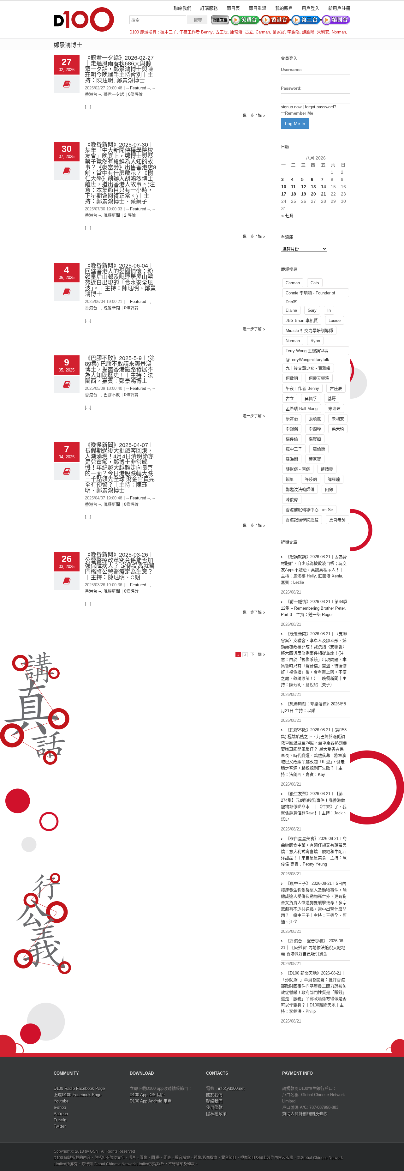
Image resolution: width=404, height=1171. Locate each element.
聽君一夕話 (114, 94)
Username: (291, 69)
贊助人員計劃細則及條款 (304, 1113)
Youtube (61, 1101)
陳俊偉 (292, 499)
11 (293, 186)
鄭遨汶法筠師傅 (300, 489)
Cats (315, 283)
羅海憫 (292, 459)
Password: (291, 88)
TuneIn (60, 1120)
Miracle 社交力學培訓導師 (309, 330)
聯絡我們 (182, 8)
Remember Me (299, 113)
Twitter (60, 1126)
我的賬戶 (284, 8)
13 (313, 186)
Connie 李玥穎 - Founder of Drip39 (310, 294)
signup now (291, 107)
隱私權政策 (216, 1113)
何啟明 (292, 378)
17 (283, 193)
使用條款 (214, 1107)
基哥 (332, 398)
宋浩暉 (334, 408)
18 (293, 193)
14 (323, 186)
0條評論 (135, 94)
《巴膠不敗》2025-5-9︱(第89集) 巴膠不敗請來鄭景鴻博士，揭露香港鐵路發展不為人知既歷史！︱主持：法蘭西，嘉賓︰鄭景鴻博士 (120, 369)
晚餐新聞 (112, 215)
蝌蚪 (290, 479)
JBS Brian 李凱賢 (302, 320)
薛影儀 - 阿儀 (298, 469)
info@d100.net (231, 1088)
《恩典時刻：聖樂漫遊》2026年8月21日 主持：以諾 (313, 707)
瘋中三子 (168, 32)
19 (303, 193)
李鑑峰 (315, 428)
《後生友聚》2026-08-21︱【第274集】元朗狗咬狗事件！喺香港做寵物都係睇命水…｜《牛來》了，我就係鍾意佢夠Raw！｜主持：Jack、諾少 (314, 806)
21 (323, 193)
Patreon (61, 1113)
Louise (335, 320)
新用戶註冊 (339, 8)
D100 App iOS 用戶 (147, 1094)
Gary (312, 310)
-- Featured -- (138, 88)
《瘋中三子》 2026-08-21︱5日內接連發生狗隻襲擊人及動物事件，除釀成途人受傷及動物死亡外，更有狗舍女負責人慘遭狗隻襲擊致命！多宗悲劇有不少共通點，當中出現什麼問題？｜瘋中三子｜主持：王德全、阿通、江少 (314, 902)
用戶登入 (310, 8)
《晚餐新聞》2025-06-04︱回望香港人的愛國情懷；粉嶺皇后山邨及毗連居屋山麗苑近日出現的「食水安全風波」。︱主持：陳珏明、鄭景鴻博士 (120, 280)
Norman (339, 32)
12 (303, 186)
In (329, 310)
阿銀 (329, 489)
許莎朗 (311, 479)
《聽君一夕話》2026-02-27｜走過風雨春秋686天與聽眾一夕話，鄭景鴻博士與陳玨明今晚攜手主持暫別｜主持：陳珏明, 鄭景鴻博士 (119, 69)
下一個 (256, 654)
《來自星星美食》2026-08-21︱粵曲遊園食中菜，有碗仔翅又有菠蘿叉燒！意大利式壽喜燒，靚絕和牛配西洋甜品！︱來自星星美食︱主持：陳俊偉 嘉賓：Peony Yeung (314, 851)
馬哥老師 (337, 519)
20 (313, 193)
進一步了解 (252, 115)
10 (283, 186)
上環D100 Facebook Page (77, 1094)
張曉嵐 (315, 418)
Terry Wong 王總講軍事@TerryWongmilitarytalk (307, 351)
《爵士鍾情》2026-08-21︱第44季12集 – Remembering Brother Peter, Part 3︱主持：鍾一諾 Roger (314, 608)
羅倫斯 (319, 449)
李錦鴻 (293, 32)
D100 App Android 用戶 (151, 1101)
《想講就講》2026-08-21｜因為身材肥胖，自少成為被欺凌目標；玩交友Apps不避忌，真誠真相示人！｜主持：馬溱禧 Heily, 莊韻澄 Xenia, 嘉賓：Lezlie (314, 569)
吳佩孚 (311, 398)
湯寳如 (315, 439)
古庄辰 (221, 32)
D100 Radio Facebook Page (79, 1088)
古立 (249, 32)
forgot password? (320, 107)
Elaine (291, 310)
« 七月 (287, 215)
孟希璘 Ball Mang (302, 408)
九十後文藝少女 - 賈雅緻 (308, 368)
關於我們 (214, 1094)
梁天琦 (338, 428)
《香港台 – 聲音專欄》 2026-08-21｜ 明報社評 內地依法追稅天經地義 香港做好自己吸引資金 (313, 947)
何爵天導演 (319, 378)
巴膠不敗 (112, 394)
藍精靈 (327, 469)
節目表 (233, 8)
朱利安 (323, 32)
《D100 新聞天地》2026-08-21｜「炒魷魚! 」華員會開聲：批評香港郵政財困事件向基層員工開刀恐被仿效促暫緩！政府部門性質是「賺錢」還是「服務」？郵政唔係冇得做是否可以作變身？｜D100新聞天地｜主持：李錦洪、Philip (314, 992)
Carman (263, 32)
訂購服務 (209, 8)
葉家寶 (278, 32)
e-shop (60, 1107)
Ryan (315, 340)
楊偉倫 (292, 439)
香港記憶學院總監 (302, 519)
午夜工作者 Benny (196, 32)
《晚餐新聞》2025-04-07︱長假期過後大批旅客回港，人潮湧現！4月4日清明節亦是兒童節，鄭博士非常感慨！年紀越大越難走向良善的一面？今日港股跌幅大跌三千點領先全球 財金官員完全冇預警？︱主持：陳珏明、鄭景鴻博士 (120, 468)
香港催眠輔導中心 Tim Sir (309, 509)
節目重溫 (257, 8)
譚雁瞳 (308, 32)
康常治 (236, 32)
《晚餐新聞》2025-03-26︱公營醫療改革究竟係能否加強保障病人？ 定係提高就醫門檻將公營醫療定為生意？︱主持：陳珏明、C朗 (120, 566)
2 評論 (130, 215)
